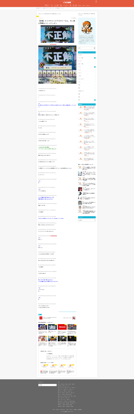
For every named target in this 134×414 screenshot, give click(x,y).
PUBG (74, 384)
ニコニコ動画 (74, 396)
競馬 (71, 404)
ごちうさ (74, 387)
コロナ (64, 392)
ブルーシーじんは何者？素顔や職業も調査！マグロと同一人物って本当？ (89, 179)
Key (67, 384)
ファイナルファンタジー (62, 399)
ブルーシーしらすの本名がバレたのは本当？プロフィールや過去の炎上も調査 (89, 184)
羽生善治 (60, 406)
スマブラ (73, 392)
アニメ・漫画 (80, 57)
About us (71, 409)
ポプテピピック (61, 401)
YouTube (79, 54)
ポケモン (69, 399)
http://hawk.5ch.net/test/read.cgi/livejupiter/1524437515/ (68, 311)
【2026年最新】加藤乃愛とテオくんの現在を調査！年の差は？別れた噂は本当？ (89, 212)
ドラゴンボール (67, 396)
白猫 (68, 404)
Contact (83, 5)
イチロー (72, 389)
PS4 (70, 384)
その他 (79, 75)
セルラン (60, 394)
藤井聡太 (68, 406)
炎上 (64, 404)
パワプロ (68, 397)
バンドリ (63, 397)
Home (54, 409)
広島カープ (60, 404)
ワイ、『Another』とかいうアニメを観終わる (89, 189)
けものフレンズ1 (61, 387)
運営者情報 (80, 409)
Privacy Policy (62, 409)
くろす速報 (65, 411)
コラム (79, 69)
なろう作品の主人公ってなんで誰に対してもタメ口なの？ (89, 207)
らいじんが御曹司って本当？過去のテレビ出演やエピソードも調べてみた (89, 168)
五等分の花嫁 (72, 401)
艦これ (64, 406)
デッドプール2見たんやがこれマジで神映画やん (89, 198)
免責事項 (75, 409)
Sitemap (79, 5)
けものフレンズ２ (68, 387)
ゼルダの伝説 (69, 394)
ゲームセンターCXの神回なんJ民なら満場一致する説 (89, 203)
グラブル (60, 392)
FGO (59, 384)
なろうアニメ (61, 389)
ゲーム (38, 16)
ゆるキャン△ (67, 389)
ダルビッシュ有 (61, 396)
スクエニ (68, 392)
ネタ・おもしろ (84, 192)
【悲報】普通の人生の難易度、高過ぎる (89, 194)
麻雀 (72, 406)
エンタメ (79, 60)
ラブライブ (67, 401)
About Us (87, 5)
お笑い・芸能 (80, 63)
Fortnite (63, 384)
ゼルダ (64, 394)
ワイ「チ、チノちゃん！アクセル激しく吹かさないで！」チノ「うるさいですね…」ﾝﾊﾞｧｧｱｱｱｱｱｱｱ (89, 174)
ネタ (59, 397)
